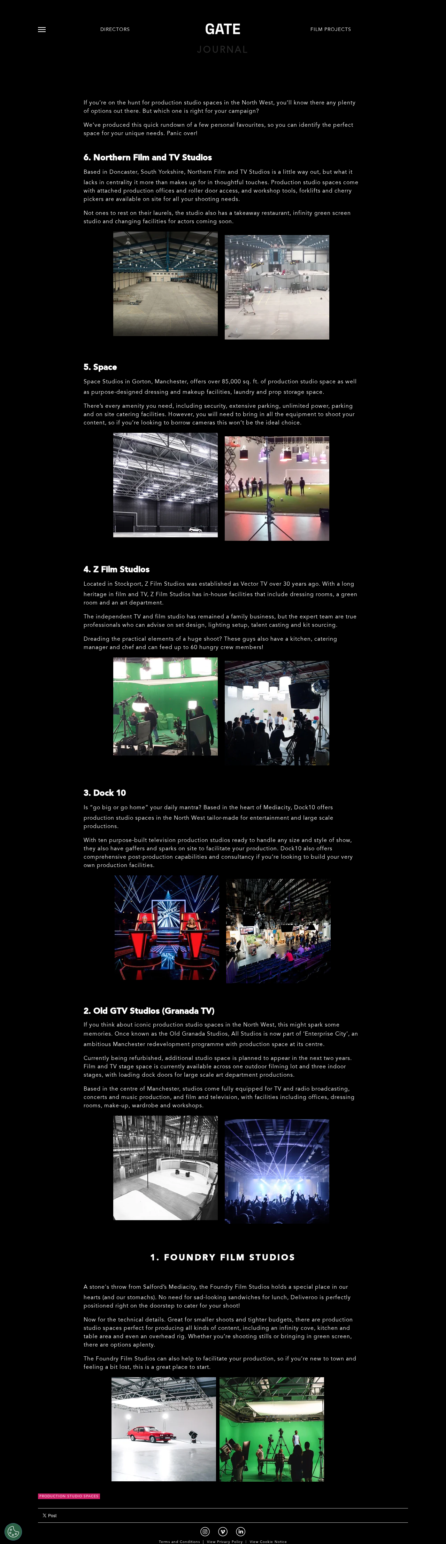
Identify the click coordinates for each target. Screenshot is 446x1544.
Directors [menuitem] (115, 30)
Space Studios (103, 382)
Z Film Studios (165, 584)
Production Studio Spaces (69, 1496)
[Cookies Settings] (13, 1532)
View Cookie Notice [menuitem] (268, 1542)
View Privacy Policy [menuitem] (225, 1542)
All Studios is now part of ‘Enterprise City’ (289, 1034)
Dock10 (304, 808)
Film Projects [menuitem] (330, 30)
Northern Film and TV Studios (228, 172)
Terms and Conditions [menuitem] (179, 1542)
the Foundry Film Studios (234, 1287)
